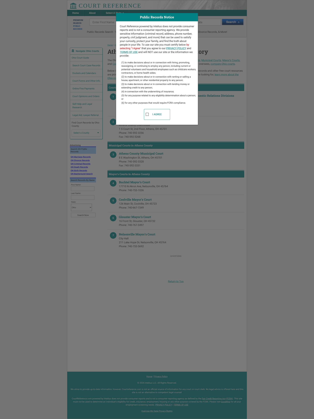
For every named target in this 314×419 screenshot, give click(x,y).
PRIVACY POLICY (176, 48)
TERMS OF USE (129, 52)
